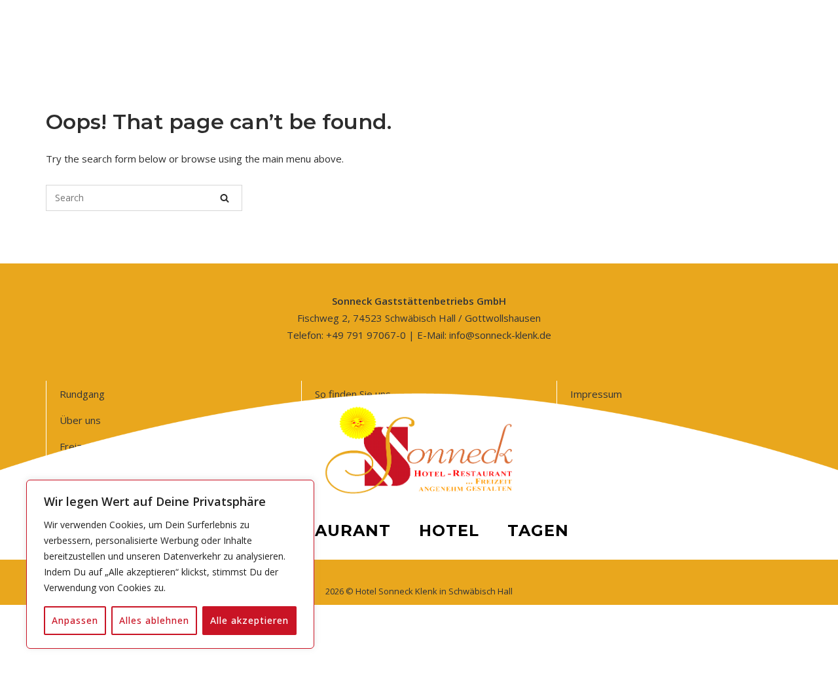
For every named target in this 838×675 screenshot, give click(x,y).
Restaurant (330, 530)
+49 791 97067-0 (366, 334)
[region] (170, 564)
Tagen (538, 530)
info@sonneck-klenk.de (500, 334)
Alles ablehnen (154, 620)
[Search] (224, 198)
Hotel (449, 530)
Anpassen (75, 620)
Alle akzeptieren (249, 620)
